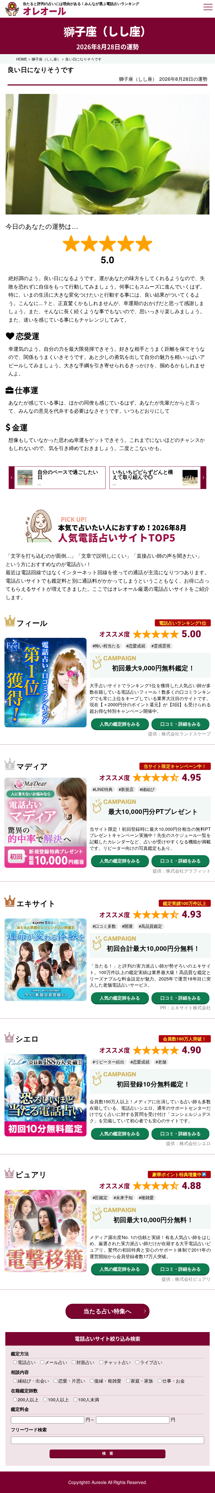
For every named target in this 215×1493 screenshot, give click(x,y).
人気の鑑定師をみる (120, 724)
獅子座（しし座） (107, 31)
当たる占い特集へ (107, 1311)
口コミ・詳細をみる (180, 724)
